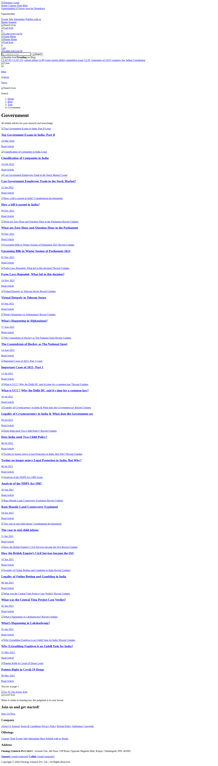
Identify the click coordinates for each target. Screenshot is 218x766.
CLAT (87, 60)
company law (118, 60)
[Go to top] (14, 692)
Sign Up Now (8, 713)
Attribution (77, 726)
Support (12, 22)
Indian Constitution (135, 60)
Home (4, 5)
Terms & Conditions (30, 726)
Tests (19, 5)
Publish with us (33, 19)
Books (4, 22)
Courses (12, 5)
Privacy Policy (48, 726)
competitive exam (74, 60)
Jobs (11, 19)
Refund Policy (64, 726)
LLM (41, 60)
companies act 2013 (101, 60)
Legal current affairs (55, 60)
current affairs (31, 60)
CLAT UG (17, 60)
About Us (6, 726)
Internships (19, 19)
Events (4, 19)
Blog (25, 5)
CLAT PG (6, 60)
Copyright (88, 726)
